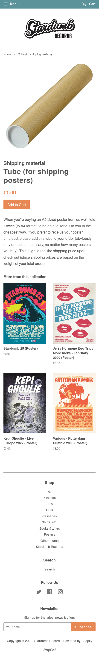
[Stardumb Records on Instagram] (60, 592)
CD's (49, 509)
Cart (92, 3)
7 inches (50, 497)
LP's (50, 503)
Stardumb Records (49, 546)
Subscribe (83, 627)
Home (7, 54)
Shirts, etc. (49, 522)
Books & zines (49, 528)
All (49, 491)
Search (49, 569)
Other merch (50, 540)
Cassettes (49, 516)
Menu (14, 3)
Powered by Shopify (77, 640)
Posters (49, 534)
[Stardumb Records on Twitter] (38, 592)
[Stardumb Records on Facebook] (49, 592)
